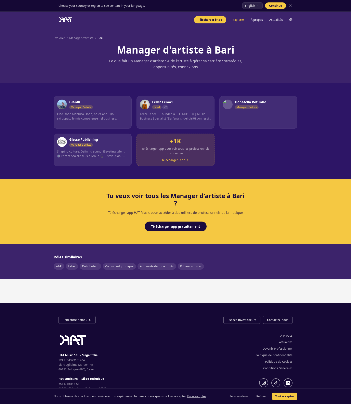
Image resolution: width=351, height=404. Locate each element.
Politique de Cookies (278, 361)
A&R (59, 266)
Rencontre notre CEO (77, 320)
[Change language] (290, 19)
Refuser (261, 396)
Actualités (276, 20)
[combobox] (252, 5)
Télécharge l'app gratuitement (175, 226)
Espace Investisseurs (242, 320)
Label (72, 266)
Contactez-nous (277, 320)
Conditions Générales (277, 368)
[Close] (290, 6)
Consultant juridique (119, 266)
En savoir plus (196, 396)
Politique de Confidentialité (274, 355)
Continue (275, 6)
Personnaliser (239, 396)
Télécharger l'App (210, 20)
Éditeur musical (191, 266)
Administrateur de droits (157, 266)
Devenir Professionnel (277, 348)
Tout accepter (284, 396)
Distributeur (90, 266)
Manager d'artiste (81, 38)
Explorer (238, 20)
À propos (257, 20)
